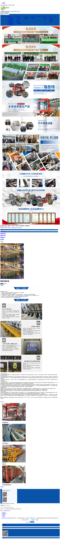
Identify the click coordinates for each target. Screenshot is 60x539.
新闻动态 (3, 514)
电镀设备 (1, 374)
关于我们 (3, 2)
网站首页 (5, 227)
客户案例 (3, 512)
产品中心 (9, 227)
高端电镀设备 (14, 227)
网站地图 (32, 519)
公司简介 (3, 515)
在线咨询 (1, 283)
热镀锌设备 (2, 237)
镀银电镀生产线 (19, 227)
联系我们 (3, 3)
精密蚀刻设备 (3, 233)
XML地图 (36, 519)
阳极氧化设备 (3, 235)
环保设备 (2, 239)
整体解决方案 (4, 513)
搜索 (10, 14)
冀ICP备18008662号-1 (7, 510)
